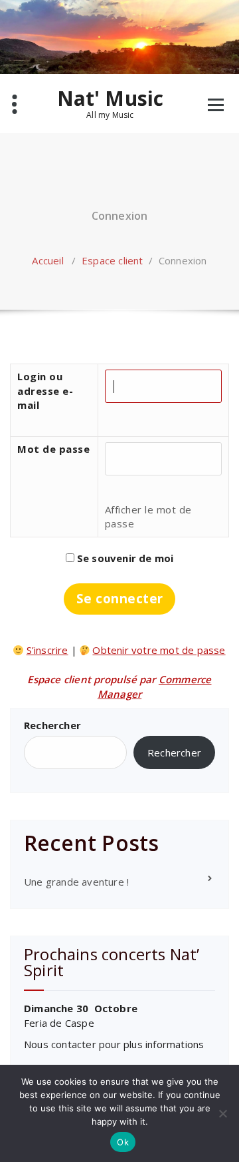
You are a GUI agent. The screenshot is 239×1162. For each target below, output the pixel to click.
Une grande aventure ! (76, 881)
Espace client (112, 260)
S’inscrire (47, 650)
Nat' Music (110, 103)
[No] (222, 1113)
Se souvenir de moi (124, 558)
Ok (123, 1142)
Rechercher (52, 725)
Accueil (47, 260)
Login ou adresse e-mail (45, 391)
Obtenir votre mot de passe (158, 650)
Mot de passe (53, 448)
